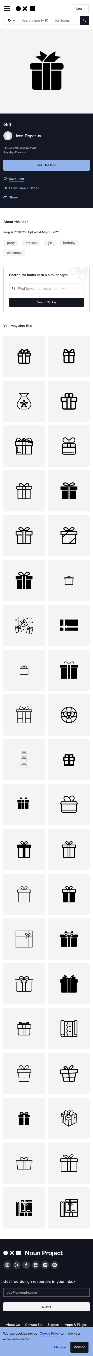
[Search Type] (11, 20)
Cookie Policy (50, 1333)
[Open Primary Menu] (7, 9)
